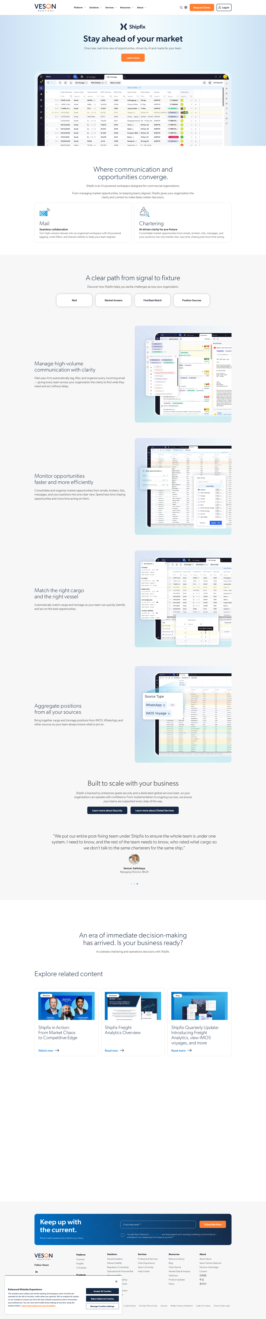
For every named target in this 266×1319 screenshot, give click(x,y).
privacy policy (155, 1234)
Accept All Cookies (102, 1291)
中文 (202, 1279)
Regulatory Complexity (118, 1267)
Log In (225, 7)
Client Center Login (222, 1306)
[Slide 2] (134, 884)
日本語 (203, 1275)
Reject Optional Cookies (102, 1298)
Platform (78, 7)
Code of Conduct (203, 1306)
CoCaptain (81, 1267)
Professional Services (148, 1258)
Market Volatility (114, 1262)
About (140, 7)
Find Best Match (152, 300)
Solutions (94, 7)
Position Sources (191, 300)
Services (109, 7)
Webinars (173, 1275)
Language (185, 7)
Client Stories (175, 1267)
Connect (80, 1259)
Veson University (145, 1267)
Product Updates (177, 1279)
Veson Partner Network (210, 1262)
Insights (80, 1263)
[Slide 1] (131, 884)
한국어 (203, 1283)
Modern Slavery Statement (182, 1306)
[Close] (116, 1281)
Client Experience (146, 1262)
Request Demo (201, 7)
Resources (125, 7)
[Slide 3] (137, 884)
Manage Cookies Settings (102, 1306)
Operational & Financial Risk (120, 1271)
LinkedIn (36, 1272)
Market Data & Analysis (179, 1271)
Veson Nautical (45, 7)
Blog (171, 1262)
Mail (74, 300)
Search (181, 7)
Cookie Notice (130, 1306)
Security (164, 1306)
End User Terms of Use (148, 1306)
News (171, 1283)
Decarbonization (115, 1258)
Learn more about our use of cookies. (39, 1305)
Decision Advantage (209, 1267)
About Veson (206, 1258)
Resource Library (177, 1258)
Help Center (144, 1271)
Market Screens (113, 300)
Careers (203, 1271)
